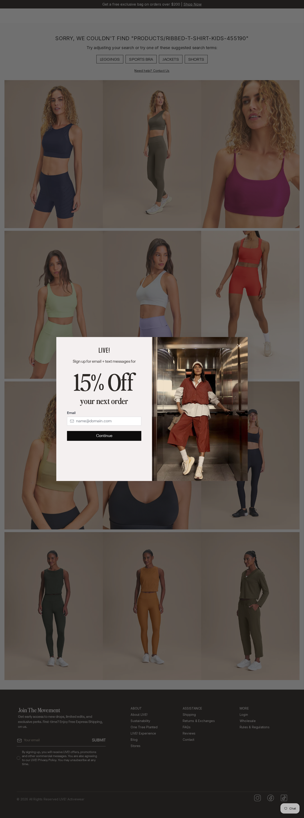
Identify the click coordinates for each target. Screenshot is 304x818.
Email (71, 413)
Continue (104, 436)
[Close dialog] (239, 345)
